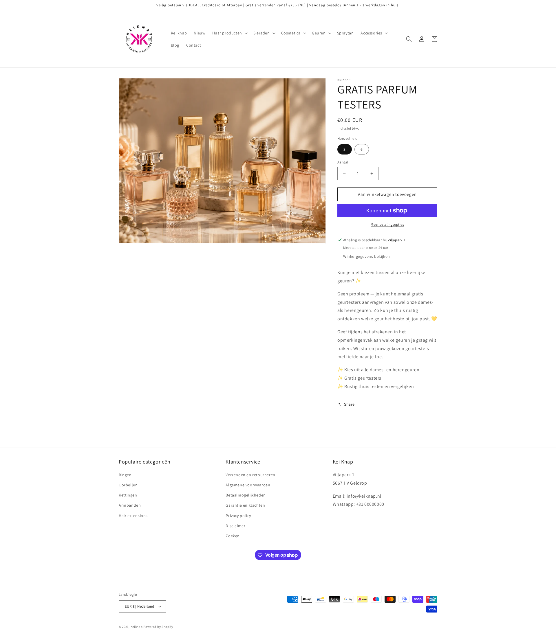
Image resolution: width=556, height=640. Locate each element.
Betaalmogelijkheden (246, 495)
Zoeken (233, 535)
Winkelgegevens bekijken (366, 256)
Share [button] (349, 404)
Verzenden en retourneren (250, 474)
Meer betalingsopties (387, 224)
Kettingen (128, 495)
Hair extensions (133, 515)
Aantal (342, 162)
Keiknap (137, 627)
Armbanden (130, 505)
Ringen (125, 474)
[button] (229, 33)
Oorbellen (128, 485)
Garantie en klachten (245, 505)
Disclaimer (235, 525)
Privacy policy (238, 515)
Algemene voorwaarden (248, 485)
